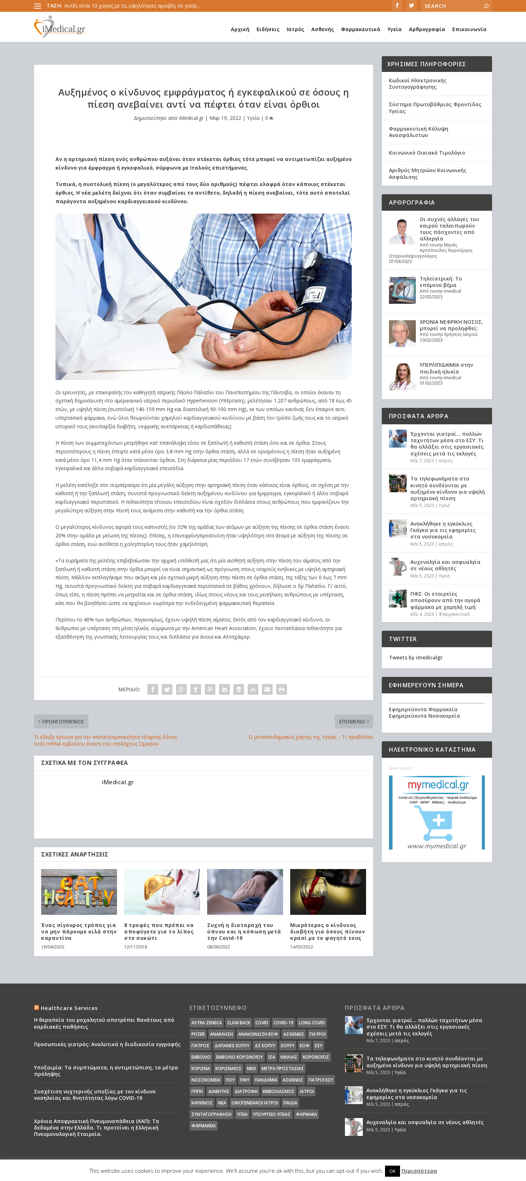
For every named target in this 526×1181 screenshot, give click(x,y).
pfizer (198, 1034)
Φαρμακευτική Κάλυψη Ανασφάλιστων (418, 131)
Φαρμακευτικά (360, 29)
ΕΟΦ (305, 1046)
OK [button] (392, 1171)
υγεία (242, 1114)
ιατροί (307, 1091)
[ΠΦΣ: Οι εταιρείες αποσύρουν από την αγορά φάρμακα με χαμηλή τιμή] (398, 598)
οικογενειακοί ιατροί (255, 1103)
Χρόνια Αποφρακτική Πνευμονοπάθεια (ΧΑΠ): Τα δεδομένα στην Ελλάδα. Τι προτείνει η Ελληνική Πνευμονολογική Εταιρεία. (96, 1127)
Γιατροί (318, 1034)
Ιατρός (295, 29)
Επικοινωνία (469, 29)
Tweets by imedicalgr (416, 657)
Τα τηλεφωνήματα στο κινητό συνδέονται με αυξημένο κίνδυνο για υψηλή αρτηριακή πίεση (447, 488)
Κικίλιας (289, 1057)
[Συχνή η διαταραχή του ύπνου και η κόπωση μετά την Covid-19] (245, 891)
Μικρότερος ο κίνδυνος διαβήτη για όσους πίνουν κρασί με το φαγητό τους (327, 931)
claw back (238, 1023)
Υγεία (395, 29)
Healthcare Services (69, 1008)
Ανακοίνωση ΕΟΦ (258, 1034)
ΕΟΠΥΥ (287, 1046)
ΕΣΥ (318, 1046)
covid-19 (283, 1023)
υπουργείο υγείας (272, 1114)
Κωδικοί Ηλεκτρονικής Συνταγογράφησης (418, 83)
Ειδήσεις (268, 29)
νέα (222, 1103)
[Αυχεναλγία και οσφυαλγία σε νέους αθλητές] (398, 567)
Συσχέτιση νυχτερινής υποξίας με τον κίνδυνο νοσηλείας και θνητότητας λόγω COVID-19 (95, 1094)
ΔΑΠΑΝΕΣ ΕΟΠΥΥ (232, 1046)
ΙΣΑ (271, 1057)
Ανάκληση (221, 1034)
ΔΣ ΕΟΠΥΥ (265, 1046)
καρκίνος (202, 1103)
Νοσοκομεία (205, 1080)
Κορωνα (200, 1068)
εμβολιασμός (278, 1091)
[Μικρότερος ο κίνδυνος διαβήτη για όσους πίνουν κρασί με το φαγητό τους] (328, 891)
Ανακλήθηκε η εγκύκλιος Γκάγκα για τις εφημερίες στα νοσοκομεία (443, 530)
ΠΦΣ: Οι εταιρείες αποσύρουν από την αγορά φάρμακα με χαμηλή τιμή (445, 600)
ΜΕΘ (251, 1068)
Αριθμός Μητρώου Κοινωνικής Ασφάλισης (428, 173)
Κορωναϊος (228, 1068)
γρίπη (197, 1091)
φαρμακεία (203, 1126)
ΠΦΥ (244, 1080)
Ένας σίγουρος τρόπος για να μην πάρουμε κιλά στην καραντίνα (79, 931)
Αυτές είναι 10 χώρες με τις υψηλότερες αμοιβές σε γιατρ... (132, 5)
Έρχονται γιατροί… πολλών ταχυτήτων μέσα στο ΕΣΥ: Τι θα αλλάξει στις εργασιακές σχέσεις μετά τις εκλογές (447, 443)
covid (261, 1023)
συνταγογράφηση (211, 1114)
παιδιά (290, 1103)
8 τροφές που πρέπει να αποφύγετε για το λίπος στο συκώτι (159, 931)
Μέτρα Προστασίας (283, 1068)
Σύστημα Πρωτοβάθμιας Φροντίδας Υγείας (435, 107)
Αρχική (240, 29)
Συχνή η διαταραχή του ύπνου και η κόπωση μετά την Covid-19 (244, 931)
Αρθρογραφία (427, 29)
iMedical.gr (191, 117)
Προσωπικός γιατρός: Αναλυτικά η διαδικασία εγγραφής (107, 1044)
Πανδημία (266, 1080)
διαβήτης (218, 1091)
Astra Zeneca (206, 1023)
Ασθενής (322, 29)
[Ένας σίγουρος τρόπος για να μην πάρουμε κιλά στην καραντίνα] (79, 891)
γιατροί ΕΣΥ (320, 1080)
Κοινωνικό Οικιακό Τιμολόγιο (427, 152)
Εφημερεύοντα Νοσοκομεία (424, 715)
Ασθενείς (293, 1034)
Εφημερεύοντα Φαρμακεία (423, 709)
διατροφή (246, 1091)
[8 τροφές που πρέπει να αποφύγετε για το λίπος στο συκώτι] (162, 891)
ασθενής (293, 1080)
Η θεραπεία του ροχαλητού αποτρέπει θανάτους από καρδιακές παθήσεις (104, 1023)
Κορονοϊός (316, 1057)
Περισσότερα (419, 1170)
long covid (312, 1023)
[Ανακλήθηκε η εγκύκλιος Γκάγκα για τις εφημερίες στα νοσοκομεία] (398, 528)
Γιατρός (200, 1046)
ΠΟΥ (230, 1080)
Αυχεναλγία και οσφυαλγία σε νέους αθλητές (445, 565)
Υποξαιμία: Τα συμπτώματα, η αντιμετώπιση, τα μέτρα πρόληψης (106, 1070)
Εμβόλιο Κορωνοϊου (239, 1057)
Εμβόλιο (201, 1057)
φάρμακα (306, 1114)
